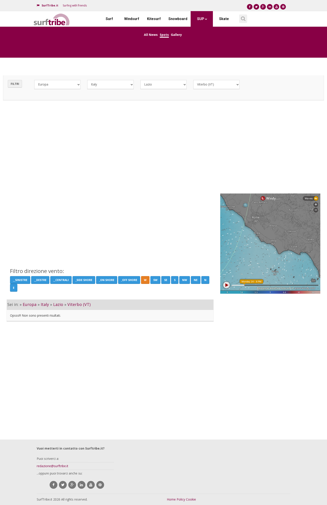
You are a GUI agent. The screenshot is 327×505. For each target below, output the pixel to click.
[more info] (51, 16)
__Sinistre (20, 280)
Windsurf (131, 19)
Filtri (15, 84)
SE (165, 280)
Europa (29, 304)
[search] (242, 17)
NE (196, 280)
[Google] (263, 7)
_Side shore (83, 280)
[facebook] (53, 485)
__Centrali (61, 280)
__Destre (40, 280)
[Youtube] (276, 7)
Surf (109, 19)
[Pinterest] (283, 7)
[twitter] (63, 485)
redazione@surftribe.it (52, 466)
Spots (164, 35)
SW (155, 280)
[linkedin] (81, 485)
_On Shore (106, 280)
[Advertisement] (163, 145)
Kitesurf (154, 19)
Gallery (176, 35)
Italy (45, 304)
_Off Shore (129, 280)
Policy (181, 499)
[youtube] (91, 485)
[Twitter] (256, 7)
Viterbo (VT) (79, 304)
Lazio (58, 304)
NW (184, 280)
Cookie (191, 499)
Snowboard (177, 19)
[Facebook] (249, 7)
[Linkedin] (269, 7)
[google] (72, 485)
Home (171, 499)
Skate (224, 19)
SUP (200, 19)
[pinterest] (100, 485)
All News (151, 35)
